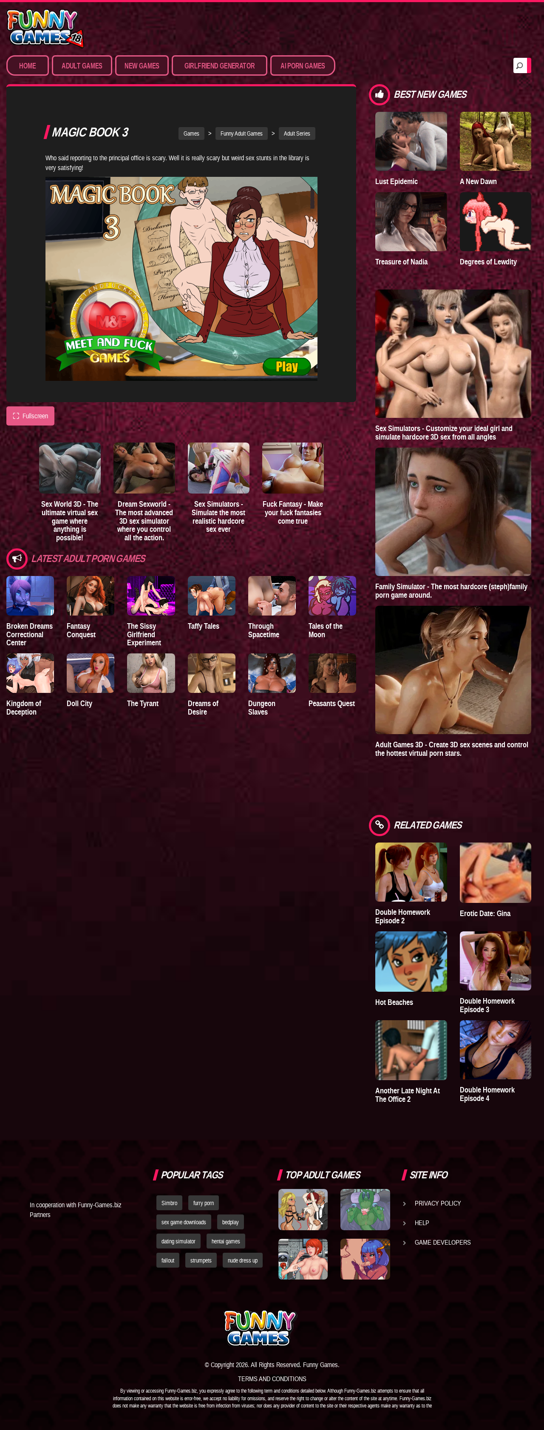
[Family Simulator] (453, 512)
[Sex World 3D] (70, 468)
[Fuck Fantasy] (293, 468)
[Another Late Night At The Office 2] (411, 1050)
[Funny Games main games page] (369, 1328)
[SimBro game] (303, 1209)
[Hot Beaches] (411, 961)
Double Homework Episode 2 (402, 916)
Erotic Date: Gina (485, 913)
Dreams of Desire (203, 707)
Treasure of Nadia (401, 261)
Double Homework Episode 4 (487, 1094)
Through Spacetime (263, 630)
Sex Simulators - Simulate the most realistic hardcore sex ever (218, 516)
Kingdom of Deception (23, 707)
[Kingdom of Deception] (30, 673)
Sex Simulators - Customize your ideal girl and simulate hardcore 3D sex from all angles (444, 432)
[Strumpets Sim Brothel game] (365, 1259)
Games (191, 133)
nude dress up (243, 1260)
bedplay (230, 1222)
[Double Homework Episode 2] (411, 872)
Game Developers (443, 1242)
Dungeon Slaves (261, 707)
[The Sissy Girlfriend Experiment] (151, 596)
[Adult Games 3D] (453, 670)
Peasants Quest (332, 703)
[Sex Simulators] (218, 468)
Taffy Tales (203, 625)
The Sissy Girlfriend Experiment (144, 634)
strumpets (201, 1260)
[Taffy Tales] (211, 596)
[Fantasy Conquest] (90, 596)
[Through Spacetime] (272, 596)
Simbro (169, 1203)
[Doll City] (90, 673)
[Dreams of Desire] (211, 673)
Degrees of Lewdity (488, 261)
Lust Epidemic (396, 181)
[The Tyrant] (151, 673)
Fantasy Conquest (81, 630)
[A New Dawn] (495, 141)
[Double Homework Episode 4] (495, 1049)
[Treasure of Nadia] (411, 221)
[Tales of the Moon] (332, 596)
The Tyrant (143, 703)
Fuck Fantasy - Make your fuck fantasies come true (293, 512)
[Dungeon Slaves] (272, 673)
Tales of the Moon (326, 630)
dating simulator (179, 1241)
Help (422, 1222)
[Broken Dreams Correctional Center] (30, 596)
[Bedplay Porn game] (365, 1209)
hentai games (226, 1241)
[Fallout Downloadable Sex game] (303, 1259)
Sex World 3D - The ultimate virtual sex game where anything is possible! (69, 520)
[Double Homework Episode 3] (495, 960)
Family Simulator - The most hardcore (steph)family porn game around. (451, 590)
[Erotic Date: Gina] (495, 873)
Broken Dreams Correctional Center (29, 634)
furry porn (203, 1203)
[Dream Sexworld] (144, 468)
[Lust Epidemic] (411, 141)
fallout (168, 1260)
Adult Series (297, 133)
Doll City (79, 703)
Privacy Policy (438, 1203)
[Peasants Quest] (332, 673)
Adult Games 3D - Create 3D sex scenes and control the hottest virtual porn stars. (451, 749)
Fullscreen (30, 415)
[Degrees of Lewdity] (495, 221)
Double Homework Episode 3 (487, 1005)
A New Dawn (478, 181)
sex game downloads (184, 1222)
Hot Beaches (394, 1002)
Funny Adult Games (242, 133)
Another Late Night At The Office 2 (407, 1095)
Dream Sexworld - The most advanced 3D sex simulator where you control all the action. (144, 520)
